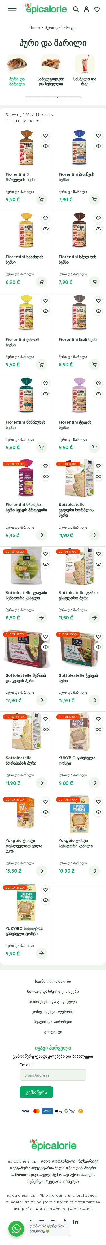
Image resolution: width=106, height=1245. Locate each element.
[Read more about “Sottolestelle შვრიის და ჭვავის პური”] (41, 700)
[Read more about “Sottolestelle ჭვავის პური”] (94, 700)
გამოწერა (36, 1092)
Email (25, 1065)
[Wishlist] (97, 10)
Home (34, 27)
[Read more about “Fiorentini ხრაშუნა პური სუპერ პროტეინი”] (41, 535)
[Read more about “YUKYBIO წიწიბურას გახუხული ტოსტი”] (41, 953)
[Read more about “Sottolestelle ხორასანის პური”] (41, 782)
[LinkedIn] (75, 1222)
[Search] (76, 9)
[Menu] (12, 8)
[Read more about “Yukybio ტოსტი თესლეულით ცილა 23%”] (41, 871)
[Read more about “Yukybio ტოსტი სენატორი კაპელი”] (94, 871)
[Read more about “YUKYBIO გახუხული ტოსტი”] (94, 782)
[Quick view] (45, 145)
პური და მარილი (20, 192)
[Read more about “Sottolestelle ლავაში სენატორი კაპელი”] (41, 617)
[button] (26, 97)
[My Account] (86, 10)
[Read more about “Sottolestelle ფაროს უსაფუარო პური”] (94, 617)
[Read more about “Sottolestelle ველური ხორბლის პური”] (94, 535)
